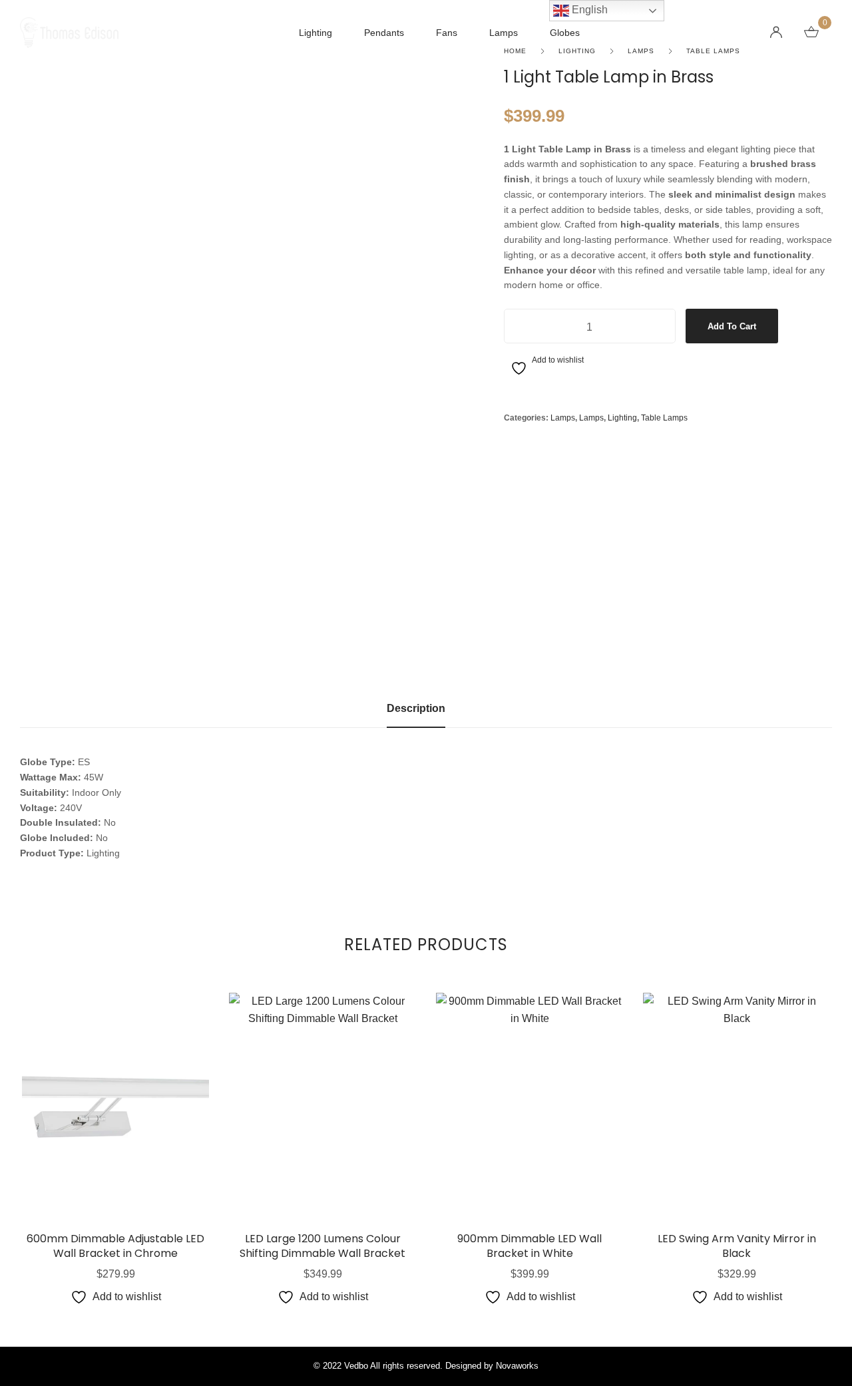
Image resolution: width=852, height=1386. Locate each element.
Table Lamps (664, 418)
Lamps (562, 418)
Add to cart (732, 326)
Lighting (622, 418)
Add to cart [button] (115, 1169)
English (588, 9)
